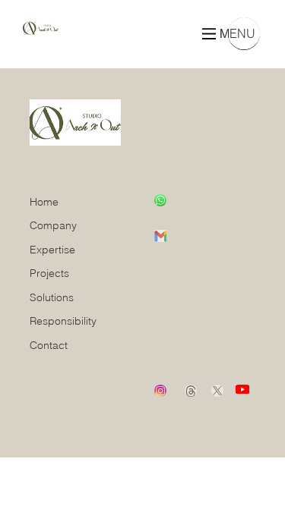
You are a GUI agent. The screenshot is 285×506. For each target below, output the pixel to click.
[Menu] (209, 34)
